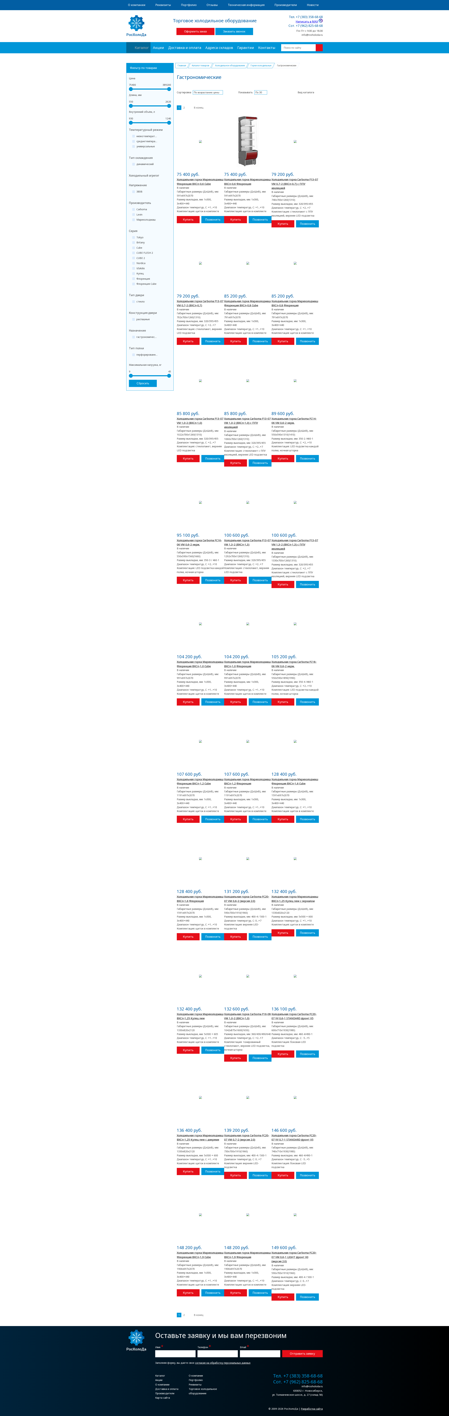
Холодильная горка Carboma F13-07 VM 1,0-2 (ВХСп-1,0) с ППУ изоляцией (247, 423)
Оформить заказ (195, 31)
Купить (188, 219)
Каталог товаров (200, 65)
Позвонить (212, 219)
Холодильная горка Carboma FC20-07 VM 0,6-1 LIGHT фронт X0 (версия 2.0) (294, 1257)
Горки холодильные (261, 65)
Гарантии (245, 47)
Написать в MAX (307, 21)
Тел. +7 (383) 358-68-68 (306, 17)
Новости (313, 5)
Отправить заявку (302, 1354)
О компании (136, 5)
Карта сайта (162, 1397)
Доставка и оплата (184, 47)
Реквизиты (163, 5)
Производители (285, 5)
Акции (158, 47)
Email (244, 1346)
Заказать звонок (234, 31)
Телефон (204, 1346)
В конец (198, 107)
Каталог (142, 47)
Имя (159, 1346)
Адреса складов (219, 47)
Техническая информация (246, 5)
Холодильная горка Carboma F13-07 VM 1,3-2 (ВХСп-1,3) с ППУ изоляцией (295, 544)
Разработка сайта (312, 1408)
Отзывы (212, 5)
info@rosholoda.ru (312, 34)
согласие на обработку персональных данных (222, 1362)
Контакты (266, 47)
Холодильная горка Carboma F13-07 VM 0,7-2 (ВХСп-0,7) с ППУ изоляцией (295, 184)
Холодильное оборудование (230, 65)
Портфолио (189, 5)
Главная (182, 65)
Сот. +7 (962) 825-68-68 (306, 26)
